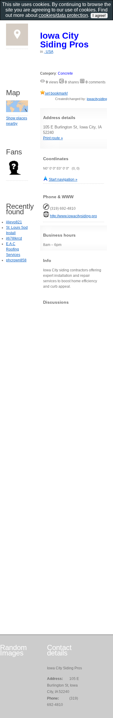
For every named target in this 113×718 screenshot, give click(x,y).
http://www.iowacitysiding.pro (73, 216)
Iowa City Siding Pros (64, 40)
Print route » (53, 138)
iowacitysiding (97, 99)
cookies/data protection (63, 15)
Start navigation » (63, 179)
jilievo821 (14, 222)
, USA (48, 52)
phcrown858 (16, 260)
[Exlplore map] (17, 111)
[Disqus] (73, 384)
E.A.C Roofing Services (13, 249)
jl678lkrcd (14, 238)
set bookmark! (56, 93)
